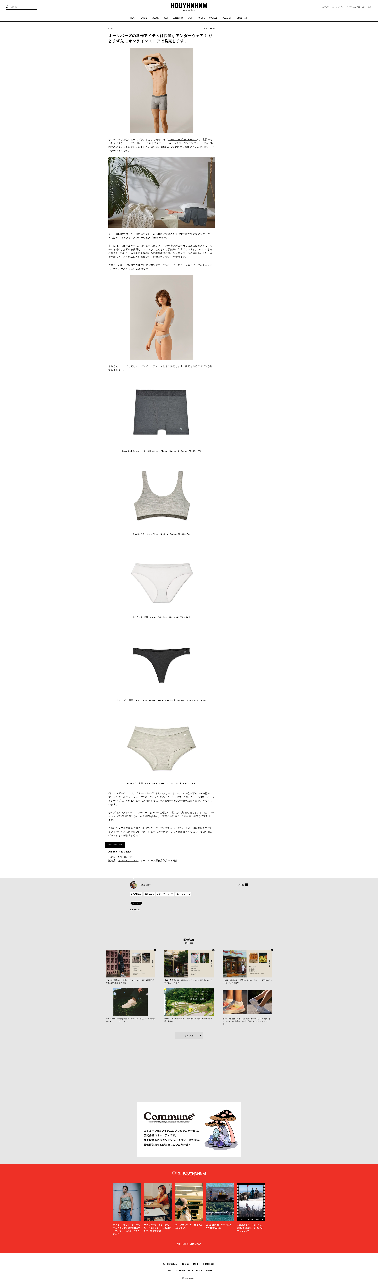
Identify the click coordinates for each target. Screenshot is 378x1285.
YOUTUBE (213, 17)
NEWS (133, 17)
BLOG (166, 17)
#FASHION (136, 894)
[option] (127, 1209)
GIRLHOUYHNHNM (189, 1244)
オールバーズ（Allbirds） (182, 139)
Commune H (242, 17)
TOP (131, 909)
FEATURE (143, 17)
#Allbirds (149, 894)
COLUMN (155, 17)
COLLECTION (178, 17)
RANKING (201, 17)
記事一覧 (240, 885)
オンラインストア (128, 860)
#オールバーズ (183, 894)
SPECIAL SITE (227, 17)
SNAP (190, 17)
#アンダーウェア (165, 894)
